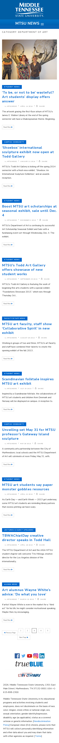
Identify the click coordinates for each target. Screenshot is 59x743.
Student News (12, 87)
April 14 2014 (26, 106)
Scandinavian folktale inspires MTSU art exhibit (28, 381)
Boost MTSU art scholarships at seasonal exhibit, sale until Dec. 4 (29, 210)
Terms (38, 736)
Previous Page (10, 633)
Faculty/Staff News (14, 318)
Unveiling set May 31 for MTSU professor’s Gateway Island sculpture (29, 434)
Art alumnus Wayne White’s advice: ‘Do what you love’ (26, 592)
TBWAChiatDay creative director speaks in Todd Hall (26, 537)
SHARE (42, 106)
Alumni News (10, 584)
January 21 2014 (27, 161)
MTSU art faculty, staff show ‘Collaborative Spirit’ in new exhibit (27, 328)
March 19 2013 (27, 599)
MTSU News (27, 23)
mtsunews (12, 106)
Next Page (23, 637)
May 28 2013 (25, 444)
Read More (7, 127)
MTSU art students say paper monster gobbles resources (27, 487)
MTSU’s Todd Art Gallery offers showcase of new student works (24, 269)
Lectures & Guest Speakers (18, 530)
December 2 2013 (28, 220)
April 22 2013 (26, 494)
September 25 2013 (29, 279)
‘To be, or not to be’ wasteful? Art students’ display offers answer (28, 96)
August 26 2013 (27, 338)
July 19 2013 (25, 389)
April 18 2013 (26, 545)
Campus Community (14, 142)
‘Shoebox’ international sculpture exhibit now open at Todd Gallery (28, 152)
